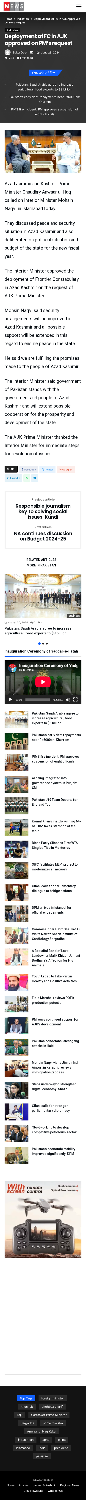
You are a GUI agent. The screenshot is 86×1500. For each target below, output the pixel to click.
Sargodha (27, 1423)
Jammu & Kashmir (44, 1485)
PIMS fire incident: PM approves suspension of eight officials (44, 111)
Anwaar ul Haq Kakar (42, 1431)
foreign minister (52, 1398)
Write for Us (55, 1490)
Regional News (69, 1485)
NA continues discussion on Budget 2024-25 (43, 534)
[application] (43, 682)
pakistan (42, 1456)
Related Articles (41, 560)
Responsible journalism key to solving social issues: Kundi (43, 509)
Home (8, 19)
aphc (45, 1439)
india (42, 1448)
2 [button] (43, 643)
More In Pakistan (41, 565)
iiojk (19, 1415)
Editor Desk (20, 52)
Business (74, 616)
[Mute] (68, 699)
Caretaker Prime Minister (49, 1415)
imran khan (26, 1439)
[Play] (10, 699)
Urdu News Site (33, 1490)
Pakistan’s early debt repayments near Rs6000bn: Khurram (44, 99)
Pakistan (23, 19)
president (61, 1448)
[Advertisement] (43, 1318)
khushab (27, 1406)
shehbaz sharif (52, 1406)
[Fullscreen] (75, 699)
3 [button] (47, 643)
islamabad (23, 1448)
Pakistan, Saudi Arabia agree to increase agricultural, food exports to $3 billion (44, 87)
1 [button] (39, 643)
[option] (43, 605)
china (62, 1439)
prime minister (53, 1423)
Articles (23, 1485)
